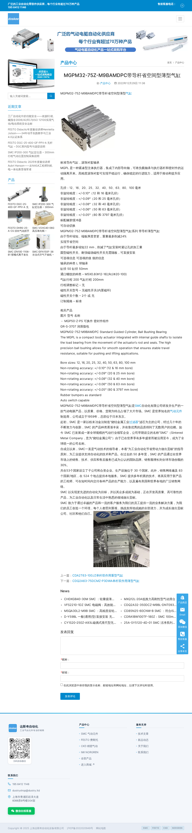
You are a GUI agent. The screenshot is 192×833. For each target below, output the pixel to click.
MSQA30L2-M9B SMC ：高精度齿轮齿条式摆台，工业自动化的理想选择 (90, 611)
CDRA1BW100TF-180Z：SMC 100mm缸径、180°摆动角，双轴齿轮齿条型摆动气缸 (150, 616)
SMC (138, 406)
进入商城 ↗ (88, 764)
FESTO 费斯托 (89, 739)
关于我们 (143, 746)
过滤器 (133, 422)
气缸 (129, 93)
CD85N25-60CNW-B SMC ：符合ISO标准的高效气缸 (150, 611)
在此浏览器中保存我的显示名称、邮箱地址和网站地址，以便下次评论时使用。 (109, 685)
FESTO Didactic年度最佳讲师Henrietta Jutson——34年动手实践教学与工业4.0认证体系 (31, 133)
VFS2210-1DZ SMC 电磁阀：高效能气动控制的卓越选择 (90, 605)
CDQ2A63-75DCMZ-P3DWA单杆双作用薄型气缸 (106, 581)
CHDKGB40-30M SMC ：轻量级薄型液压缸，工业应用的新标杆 (90, 599)
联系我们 (143, 752)
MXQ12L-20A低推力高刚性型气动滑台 (149, 599)
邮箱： (65, 672)
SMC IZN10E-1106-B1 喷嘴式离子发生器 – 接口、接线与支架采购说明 (19, 253)
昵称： (65, 659)
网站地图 (101, 828)
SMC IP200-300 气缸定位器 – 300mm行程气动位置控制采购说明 (43, 206)
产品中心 (105, 83)
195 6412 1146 (20, 784)
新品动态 (143, 739)
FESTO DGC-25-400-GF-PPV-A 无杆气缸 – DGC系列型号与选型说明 (18, 206)
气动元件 (176, 411)
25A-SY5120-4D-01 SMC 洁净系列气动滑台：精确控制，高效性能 (150, 622)
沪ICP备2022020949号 (80, 828)
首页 (169, 62)
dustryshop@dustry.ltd (26, 790)
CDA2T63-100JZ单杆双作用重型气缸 (97, 575)
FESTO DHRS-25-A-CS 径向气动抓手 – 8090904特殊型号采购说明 (19, 229)
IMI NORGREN (89, 752)
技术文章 (143, 733)
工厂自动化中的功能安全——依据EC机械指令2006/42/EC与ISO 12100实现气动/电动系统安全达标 (31, 119)
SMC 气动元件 (89, 733)
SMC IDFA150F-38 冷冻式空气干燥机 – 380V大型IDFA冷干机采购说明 (43, 253)
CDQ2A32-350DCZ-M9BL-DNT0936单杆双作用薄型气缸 (150, 605)
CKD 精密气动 (89, 746)
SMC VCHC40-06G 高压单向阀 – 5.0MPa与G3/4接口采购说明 (43, 229)
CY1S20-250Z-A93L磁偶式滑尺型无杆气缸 (90, 622)
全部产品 (86, 758)
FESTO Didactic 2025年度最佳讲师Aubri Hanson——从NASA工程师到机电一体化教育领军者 (30, 165)
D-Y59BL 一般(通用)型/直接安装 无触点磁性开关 (90, 616)
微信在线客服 (23, 810)
